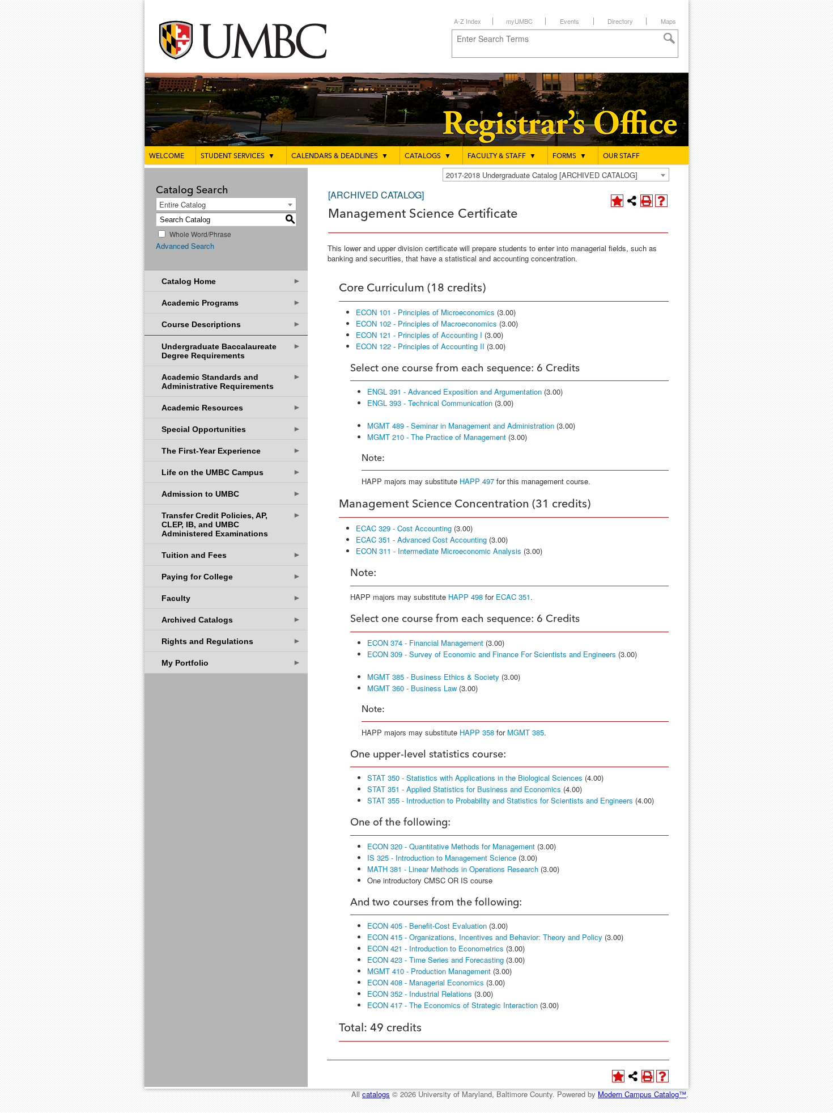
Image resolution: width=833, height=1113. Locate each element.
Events (569, 21)
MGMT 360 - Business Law (412, 688)
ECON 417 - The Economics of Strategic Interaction (452, 1005)
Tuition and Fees (231, 555)
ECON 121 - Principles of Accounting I (419, 334)
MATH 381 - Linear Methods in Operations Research (452, 869)
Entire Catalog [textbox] (182, 204)
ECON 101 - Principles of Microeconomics (425, 312)
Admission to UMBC (231, 493)
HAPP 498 (465, 596)
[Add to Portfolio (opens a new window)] (617, 200)
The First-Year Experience (231, 450)
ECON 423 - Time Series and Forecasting (435, 959)
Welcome (166, 156)
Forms (569, 156)
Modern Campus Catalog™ (642, 1094)
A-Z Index (467, 21)
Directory (620, 21)
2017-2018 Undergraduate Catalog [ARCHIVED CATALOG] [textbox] (542, 175)
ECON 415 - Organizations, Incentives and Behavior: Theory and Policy (484, 937)
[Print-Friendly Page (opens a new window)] (646, 200)
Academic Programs (231, 302)
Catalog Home (231, 281)
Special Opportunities (231, 429)
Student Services (238, 156)
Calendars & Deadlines (339, 156)
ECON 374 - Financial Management (425, 642)
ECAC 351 (513, 596)
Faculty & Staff (502, 156)
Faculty (231, 598)
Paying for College (231, 576)
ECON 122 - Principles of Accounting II (420, 346)
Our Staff (621, 156)
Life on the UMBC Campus (231, 472)
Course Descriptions (231, 324)
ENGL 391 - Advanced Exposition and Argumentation (454, 391)
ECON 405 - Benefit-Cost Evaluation (427, 925)
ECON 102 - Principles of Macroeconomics (426, 323)
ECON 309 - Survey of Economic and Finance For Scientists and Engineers (491, 654)
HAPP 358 (477, 732)
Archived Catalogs (231, 619)
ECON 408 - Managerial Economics (425, 982)
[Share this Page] (632, 200)
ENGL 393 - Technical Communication (429, 402)
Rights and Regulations (231, 641)
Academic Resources (231, 407)
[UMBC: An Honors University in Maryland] (254, 40)
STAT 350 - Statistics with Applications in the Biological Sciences (475, 777)
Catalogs (428, 156)
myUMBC (519, 21)
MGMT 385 (525, 732)
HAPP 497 (477, 481)
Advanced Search (185, 245)
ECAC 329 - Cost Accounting (404, 528)
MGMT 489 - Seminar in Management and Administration (460, 425)
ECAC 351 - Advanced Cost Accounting (421, 539)
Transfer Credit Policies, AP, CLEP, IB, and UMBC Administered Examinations (231, 524)
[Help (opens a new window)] (661, 200)
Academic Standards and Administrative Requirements (231, 381)
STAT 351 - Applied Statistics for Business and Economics (464, 789)
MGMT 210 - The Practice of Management (436, 436)
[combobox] (556, 174)
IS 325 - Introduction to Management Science (441, 857)
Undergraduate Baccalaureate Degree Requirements (231, 350)
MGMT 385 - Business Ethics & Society (433, 676)
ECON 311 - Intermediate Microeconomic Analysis (438, 550)
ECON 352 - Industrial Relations (419, 993)
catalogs (376, 1094)
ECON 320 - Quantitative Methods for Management (451, 846)
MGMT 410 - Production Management (429, 971)
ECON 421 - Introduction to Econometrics (435, 948)
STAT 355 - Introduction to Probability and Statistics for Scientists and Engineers (500, 800)
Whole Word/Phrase (200, 234)
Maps (668, 21)
